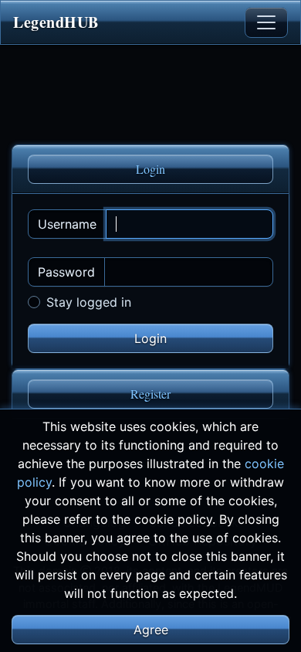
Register (150, 393)
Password (66, 272)
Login (150, 169)
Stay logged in (88, 302)
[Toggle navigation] (266, 22)
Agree (151, 629)
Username (67, 224)
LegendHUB (56, 22)
